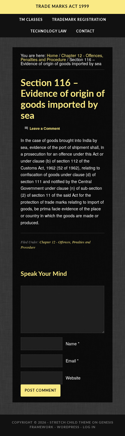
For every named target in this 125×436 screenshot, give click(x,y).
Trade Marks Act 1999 (62, 7)
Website (73, 378)
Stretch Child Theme (70, 422)
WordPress (68, 427)
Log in (89, 427)
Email (71, 361)
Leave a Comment (45, 128)
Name (71, 343)
